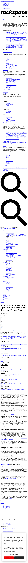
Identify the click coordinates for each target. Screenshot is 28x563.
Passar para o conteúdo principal (7, 1)
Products (2, 302)
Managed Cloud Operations (11, 80)
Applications (8, 86)
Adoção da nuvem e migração (9, 528)
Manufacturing (9, 117)
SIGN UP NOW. (12, 498)
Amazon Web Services (10, 66)
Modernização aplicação (8, 531)
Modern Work (9, 87)
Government (8, 111)
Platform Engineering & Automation (13, 82)
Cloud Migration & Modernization (13, 79)
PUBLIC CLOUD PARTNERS (12, 65)
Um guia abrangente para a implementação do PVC (11, 348)
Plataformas (5, 70)
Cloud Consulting (9, 78)
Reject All (19, 557)
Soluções (5, 19)
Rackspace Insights (16, 133)
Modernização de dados (8, 523)
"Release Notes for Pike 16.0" (11, 478)
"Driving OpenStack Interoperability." (12, 473)
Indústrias (5, 93)
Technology (8, 121)
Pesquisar (15, 227)
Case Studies (16, 137)
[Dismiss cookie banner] (23, 535)
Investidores (5, 508)
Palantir (7, 60)
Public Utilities (9, 107)
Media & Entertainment (10, 120)
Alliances (8, 158)
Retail (7, 118)
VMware (7, 59)
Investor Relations (9, 161)
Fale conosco (3, 228)
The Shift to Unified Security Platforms (9, 351)
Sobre (4, 146)
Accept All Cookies (8, 557)
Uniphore (8, 61)
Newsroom (8, 163)
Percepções (5, 122)
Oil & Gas (8, 105)
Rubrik (7, 63)
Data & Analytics (9, 83)
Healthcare (8, 103)
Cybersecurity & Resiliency (11, 85)
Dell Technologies (9, 64)
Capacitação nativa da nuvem (9, 529)
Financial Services (9, 104)
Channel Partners (9, 159)
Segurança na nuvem (7, 524)
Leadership (8, 157)
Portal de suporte (6, 506)
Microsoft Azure (9, 67)
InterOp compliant (15, 466)
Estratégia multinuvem (7, 522)
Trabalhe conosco (6, 507)
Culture (7, 156)
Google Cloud (9, 68)
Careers (7, 162)
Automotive (8, 119)
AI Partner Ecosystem (7, 52)
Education (8, 112)
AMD (7, 58)
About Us (8, 155)
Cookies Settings (14, 554)
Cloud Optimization (10, 81)
